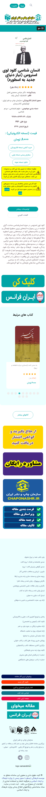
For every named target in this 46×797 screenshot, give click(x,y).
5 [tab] (23, 393)
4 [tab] (27, 393)
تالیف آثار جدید (23, 682)
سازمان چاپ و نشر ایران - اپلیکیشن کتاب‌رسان (15, 102)
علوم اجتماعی (14, 108)
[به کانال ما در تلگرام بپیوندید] (20, 757)
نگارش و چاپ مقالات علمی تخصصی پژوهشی (29, 586)
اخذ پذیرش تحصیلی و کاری (23, 687)
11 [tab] (23, 396)
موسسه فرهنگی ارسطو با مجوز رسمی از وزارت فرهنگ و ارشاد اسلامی (23, 780)
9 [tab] (8, 393)
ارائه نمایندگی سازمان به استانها (34, 635)
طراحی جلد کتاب (23, 693)
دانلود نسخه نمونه (21, 162)
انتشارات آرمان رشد (18, 95)
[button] (41, 28)
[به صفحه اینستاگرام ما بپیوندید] (27, 757)
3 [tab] (30, 393)
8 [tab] (12, 393)
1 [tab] (38, 393)
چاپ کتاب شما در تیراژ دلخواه (35, 557)
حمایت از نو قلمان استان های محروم (32, 655)
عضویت (14, 5)
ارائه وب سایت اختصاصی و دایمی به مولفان (29, 600)
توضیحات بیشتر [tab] (22, 209)
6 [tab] (19, 393)
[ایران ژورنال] (23, 281)
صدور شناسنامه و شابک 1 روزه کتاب (32, 562)
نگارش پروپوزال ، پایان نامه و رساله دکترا (31, 581)
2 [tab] (34, 393)
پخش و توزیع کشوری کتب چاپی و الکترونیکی (29, 616)
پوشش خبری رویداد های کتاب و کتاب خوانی (29, 640)
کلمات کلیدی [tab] (23, 215)
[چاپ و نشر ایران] (23, 18)
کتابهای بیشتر (23, 414)
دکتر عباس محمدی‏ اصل (16, 92)
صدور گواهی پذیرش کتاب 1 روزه (33, 566)
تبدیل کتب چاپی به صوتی (35, 595)
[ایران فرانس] (23, 297)
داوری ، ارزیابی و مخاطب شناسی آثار (32, 571)
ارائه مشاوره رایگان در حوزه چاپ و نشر (31, 626)
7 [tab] (15, 393)
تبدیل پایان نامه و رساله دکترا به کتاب (32, 590)
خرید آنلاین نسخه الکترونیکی (21, 147)
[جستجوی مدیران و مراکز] (31, 5)
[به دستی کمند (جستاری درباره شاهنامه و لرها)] (23, 344)
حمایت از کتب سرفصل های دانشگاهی (31, 659)
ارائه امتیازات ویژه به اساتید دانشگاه (32, 631)
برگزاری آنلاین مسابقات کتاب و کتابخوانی (30, 645)
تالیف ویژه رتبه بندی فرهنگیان (34, 650)
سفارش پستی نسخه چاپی (21, 155)
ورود (22, 5)
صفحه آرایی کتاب (23, 698)
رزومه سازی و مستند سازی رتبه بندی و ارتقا (30, 576)
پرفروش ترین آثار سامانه (23, 676)
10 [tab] (27, 396)
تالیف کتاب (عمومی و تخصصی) (34, 621)
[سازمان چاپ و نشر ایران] (23, 463)
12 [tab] (19, 396)
